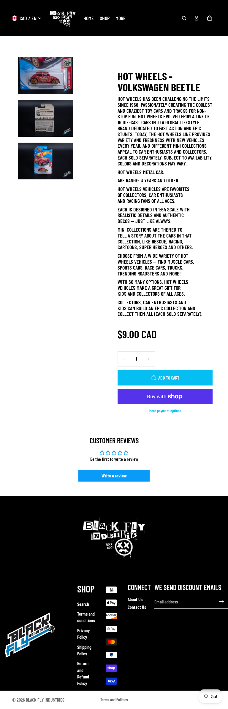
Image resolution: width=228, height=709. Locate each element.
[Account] (196, 18)
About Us (135, 599)
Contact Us (137, 607)
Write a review (114, 475)
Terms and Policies (114, 699)
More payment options (165, 410)
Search (83, 603)
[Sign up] (222, 601)
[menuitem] (121, 18)
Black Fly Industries (45, 699)
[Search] (184, 18)
